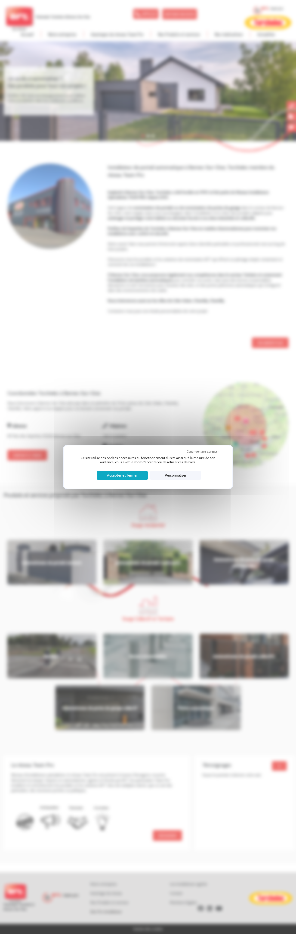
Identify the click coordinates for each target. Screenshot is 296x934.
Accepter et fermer (122, 475)
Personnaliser (175, 475)
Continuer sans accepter (203, 451)
